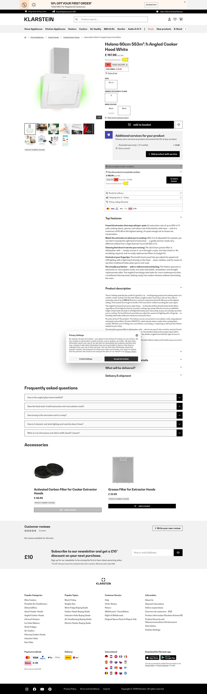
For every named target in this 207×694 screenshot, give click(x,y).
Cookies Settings (152, 630)
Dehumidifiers (30, 607)
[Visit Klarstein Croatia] (111, 667)
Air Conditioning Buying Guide (78, 619)
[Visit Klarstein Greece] (125, 673)
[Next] (185, 29)
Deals (151, 29)
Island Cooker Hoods (33, 611)
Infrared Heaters (32, 619)
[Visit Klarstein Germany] (106, 656)
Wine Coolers (30, 600)
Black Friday (70, 600)
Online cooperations (154, 607)
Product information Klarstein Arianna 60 (164, 615)
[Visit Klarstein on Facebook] (34, 689)
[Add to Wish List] (179, 125)
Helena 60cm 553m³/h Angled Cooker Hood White (102, 37)
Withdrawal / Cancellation (117, 611)
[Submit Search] (77, 19)
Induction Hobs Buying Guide (77, 615)
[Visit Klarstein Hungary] (125, 662)
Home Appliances (37, 37)
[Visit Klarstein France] (120, 656)
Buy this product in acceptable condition (124, 172)
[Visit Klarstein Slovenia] (120, 673)
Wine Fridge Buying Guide (76, 607)
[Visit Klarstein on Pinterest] (49, 689)
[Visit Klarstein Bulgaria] (120, 667)
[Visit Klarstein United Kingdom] (111, 662)
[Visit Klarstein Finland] (125, 667)
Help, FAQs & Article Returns (171, 11)
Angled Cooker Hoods (71, 37)
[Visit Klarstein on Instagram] (26, 689)
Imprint (106, 689)
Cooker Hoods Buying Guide (77, 611)
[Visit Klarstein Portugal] (116, 673)
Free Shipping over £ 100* (66, 11)
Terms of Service (162, 665)
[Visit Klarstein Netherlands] (111, 673)
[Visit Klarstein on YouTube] (42, 689)
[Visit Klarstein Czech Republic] (120, 662)
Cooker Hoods (53, 37)
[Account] (169, 19)
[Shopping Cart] (181, 19)
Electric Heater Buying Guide (78, 623)
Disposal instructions (154, 604)
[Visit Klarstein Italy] (125, 656)
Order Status (111, 604)
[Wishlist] (175, 19)
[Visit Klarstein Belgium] (106, 673)
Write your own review (168, 528)
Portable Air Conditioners (35, 604)
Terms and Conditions (89, 689)
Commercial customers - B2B (158, 611)
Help (107, 600)
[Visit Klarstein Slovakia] (116, 662)
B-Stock (178, 29)
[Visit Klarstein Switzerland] (116, 656)
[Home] (27, 37)
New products (164, 29)
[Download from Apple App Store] (152, 657)
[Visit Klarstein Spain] (106, 662)
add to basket (142, 124)
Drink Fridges (30, 627)
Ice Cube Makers (32, 623)
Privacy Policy (149, 665)
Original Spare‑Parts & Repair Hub (121, 619)
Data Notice (150, 626)
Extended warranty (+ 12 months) (133, 145)
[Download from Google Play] (168, 657)
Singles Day (70, 604)
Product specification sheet (113, 59)
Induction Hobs (31, 638)
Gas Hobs (28, 642)
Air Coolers (29, 630)
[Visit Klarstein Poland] (106, 667)
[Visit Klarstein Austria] (111, 656)
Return (108, 607)
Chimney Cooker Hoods (34, 634)
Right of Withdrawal (114, 615)
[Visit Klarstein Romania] (116, 667)
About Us (149, 600)
